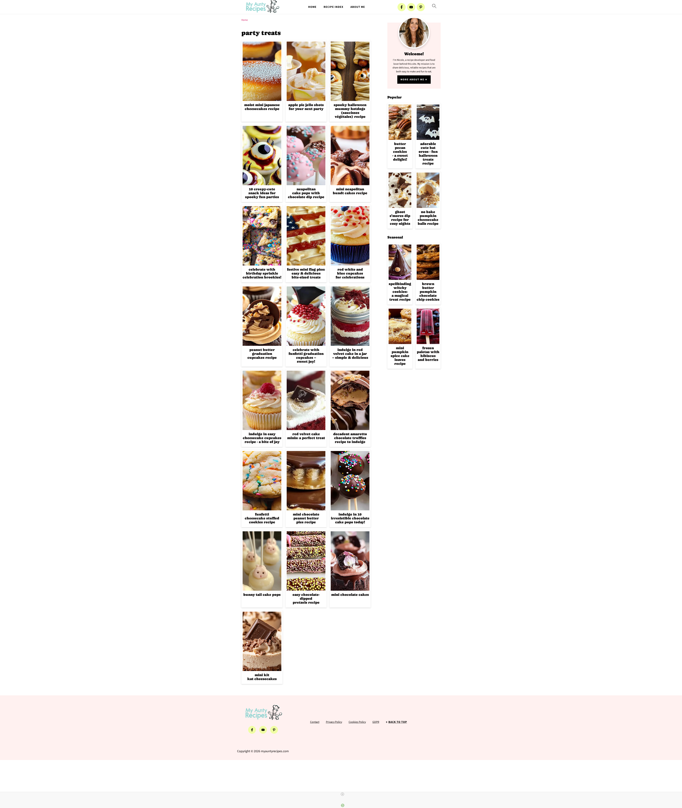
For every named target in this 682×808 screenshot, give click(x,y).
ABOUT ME (357, 7)
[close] (342, 794)
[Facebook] (401, 7)
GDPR (375, 722)
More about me (412, 79)
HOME (312, 7)
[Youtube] (411, 7)
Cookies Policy (357, 722)
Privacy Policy (334, 722)
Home (244, 20)
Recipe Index (333, 7)
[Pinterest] (421, 7)
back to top (397, 722)
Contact (314, 722)
